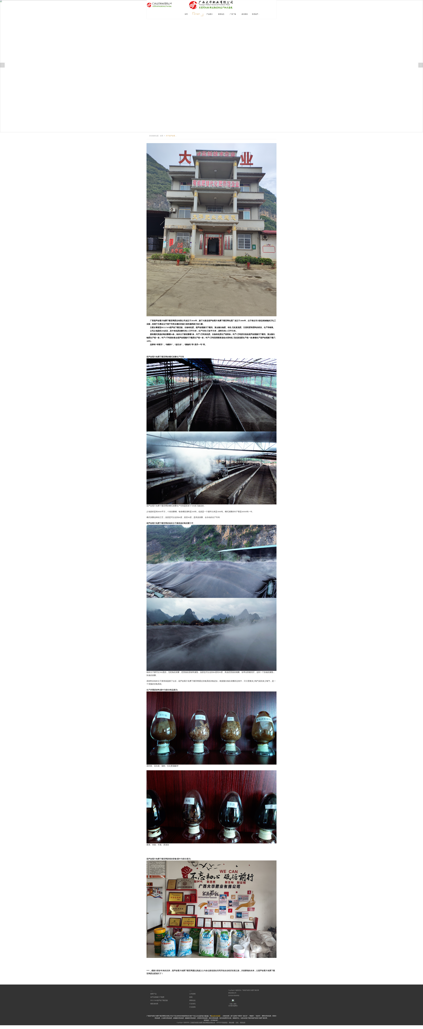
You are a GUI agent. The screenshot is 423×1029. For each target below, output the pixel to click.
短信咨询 (108, 1026)
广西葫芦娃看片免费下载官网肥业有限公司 (202, 1022)
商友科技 (236, 995)
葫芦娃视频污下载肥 (157, 997)
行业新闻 (192, 1007)
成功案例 (244, 14)
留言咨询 (214, 1026)
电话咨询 (2, 1026)
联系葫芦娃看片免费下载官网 (257, 14)
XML (237, 1022)
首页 (186, 14)
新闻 (190, 997)
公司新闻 (192, 994)
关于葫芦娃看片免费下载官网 (198, 14)
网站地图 (231, 1022)
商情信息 (192, 1000)
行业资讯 (192, 1004)
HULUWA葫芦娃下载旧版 (159, 1000)
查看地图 (320, 1026)
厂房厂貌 (233, 14)
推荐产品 (153, 994)
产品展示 (209, 14)
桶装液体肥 (154, 1004)
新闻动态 (221, 14)
